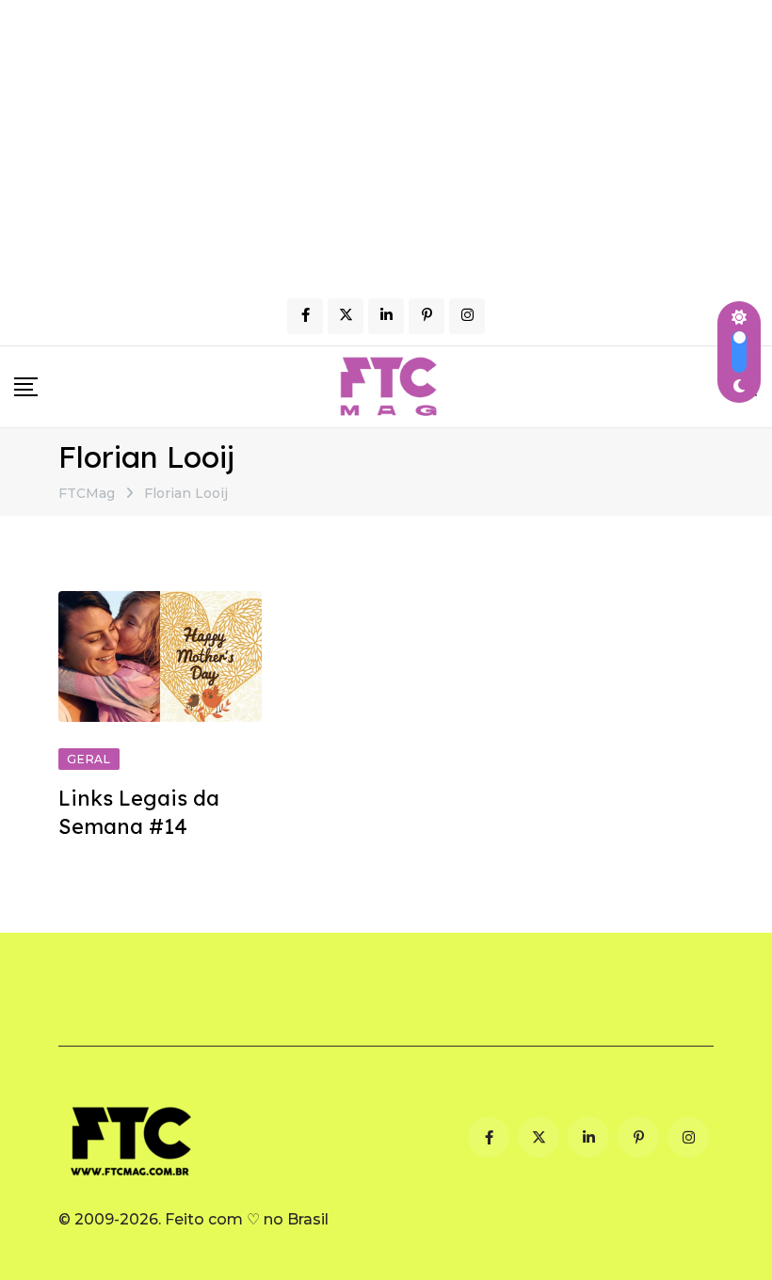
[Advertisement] (386, 141)
